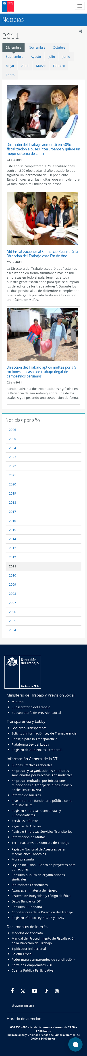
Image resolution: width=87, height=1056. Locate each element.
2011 (12, 566)
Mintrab (18, 702)
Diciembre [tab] (13, 47)
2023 (12, 457)
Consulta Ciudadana (27, 907)
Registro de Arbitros (26, 826)
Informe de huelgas (26, 795)
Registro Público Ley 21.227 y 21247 (38, 918)
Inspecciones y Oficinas (22, 1034)
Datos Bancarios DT (26, 901)
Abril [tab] (25, 66)
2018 (12, 502)
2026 (12, 429)
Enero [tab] (10, 75)
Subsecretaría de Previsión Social (36, 713)
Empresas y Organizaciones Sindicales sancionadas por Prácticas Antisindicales (42, 773)
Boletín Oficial (22, 954)
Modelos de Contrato (27, 933)
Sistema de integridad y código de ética (41, 896)
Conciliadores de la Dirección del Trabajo (42, 912)
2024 (12, 448)
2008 (12, 593)
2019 (12, 493)
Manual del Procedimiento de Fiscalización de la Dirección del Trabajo (43, 940)
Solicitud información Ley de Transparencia (44, 733)
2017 (12, 511)
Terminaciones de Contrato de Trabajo (40, 842)
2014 (12, 539)
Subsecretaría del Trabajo (31, 707)
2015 (12, 530)
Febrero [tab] (59, 66)
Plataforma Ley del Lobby (30, 744)
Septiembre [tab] (14, 56)
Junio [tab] (66, 56)
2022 (12, 466)
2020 (12, 484)
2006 (12, 612)
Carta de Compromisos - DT (32, 965)
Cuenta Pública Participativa (33, 970)
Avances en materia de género (34, 890)
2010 (12, 575)
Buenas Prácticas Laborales (32, 765)
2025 (12, 439)
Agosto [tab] (36, 56)
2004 (12, 630)
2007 (12, 603)
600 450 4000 (18, 1027)
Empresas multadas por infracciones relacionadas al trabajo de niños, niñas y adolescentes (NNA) (42, 785)
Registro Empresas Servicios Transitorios (42, 831)
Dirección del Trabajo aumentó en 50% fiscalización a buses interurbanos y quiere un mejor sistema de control (43, 149)
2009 (12, 584)
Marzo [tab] (41, 66)
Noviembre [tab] (37, 47)
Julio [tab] (51, 56)
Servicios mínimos (25, 820)
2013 (12, 548)
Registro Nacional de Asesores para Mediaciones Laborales (38, 851)
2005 (12, 621)
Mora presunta (23, 859)
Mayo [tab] (10, 66)
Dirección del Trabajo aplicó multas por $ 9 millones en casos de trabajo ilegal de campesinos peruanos (42, 371)
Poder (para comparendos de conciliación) (43, 959)
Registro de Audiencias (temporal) (37, 750)
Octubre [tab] (59, 47)
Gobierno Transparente (29, 728)
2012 (12, 557)
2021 (12, 475)
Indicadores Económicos (30, 885)
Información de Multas (29, 837)
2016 (12, 521)
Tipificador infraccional (29, 948)
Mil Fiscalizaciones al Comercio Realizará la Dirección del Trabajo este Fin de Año (42, 253)
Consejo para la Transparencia (34, 739)
